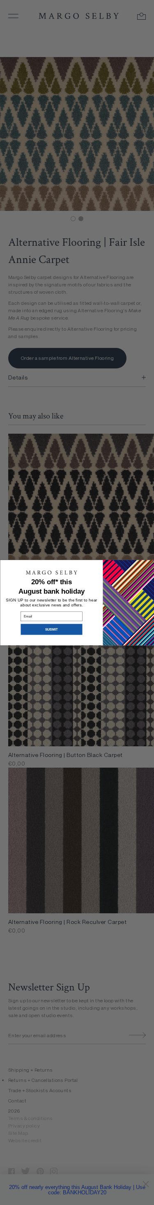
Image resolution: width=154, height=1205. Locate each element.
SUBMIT (51, 629)
